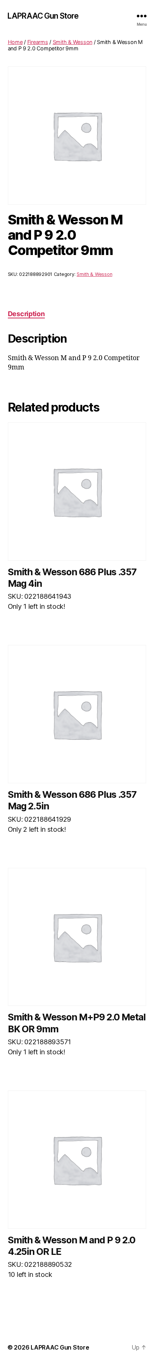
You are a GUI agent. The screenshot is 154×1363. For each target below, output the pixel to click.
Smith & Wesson (72, 42)
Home (15, 42)
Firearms (37, 42)
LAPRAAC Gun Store (42, 16)
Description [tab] (26, 314)
